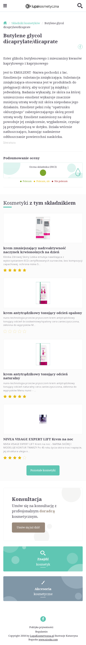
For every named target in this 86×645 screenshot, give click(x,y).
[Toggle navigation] (5, 6)
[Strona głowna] (7, 23)
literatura (9, 143)
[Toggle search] (80, 6)
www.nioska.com (48, 639)
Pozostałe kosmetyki (43, 470)
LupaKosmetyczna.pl (42, 635)
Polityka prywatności (41, 627)
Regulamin (41, 631)
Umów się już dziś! (28, 527)
